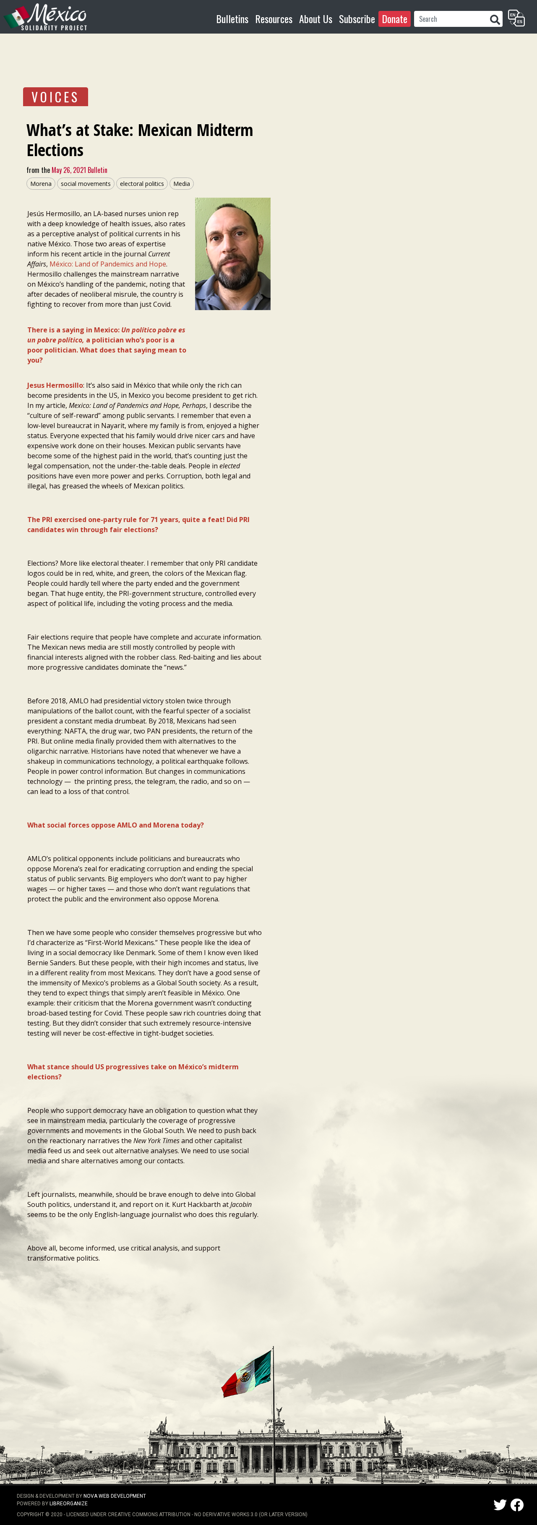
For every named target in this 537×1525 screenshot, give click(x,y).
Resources (273, 18)
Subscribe (357, 18)
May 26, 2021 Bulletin (78, 170)
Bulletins (232, 18)
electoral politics (142, 184)
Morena (41, 184)
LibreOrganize (69, 1504)
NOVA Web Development (114, 1496)
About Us (315, 18)
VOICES (55, 96)
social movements (86, 184)
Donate (394, 18)
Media (181, 184)
